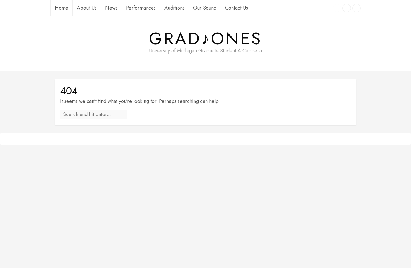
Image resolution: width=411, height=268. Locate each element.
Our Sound (204, 7)
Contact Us (236, 7)
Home (61, 7)
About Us (86, 7)
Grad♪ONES (205, 38)
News (111, 7)
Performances (141, 7)
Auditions (174, 7)
